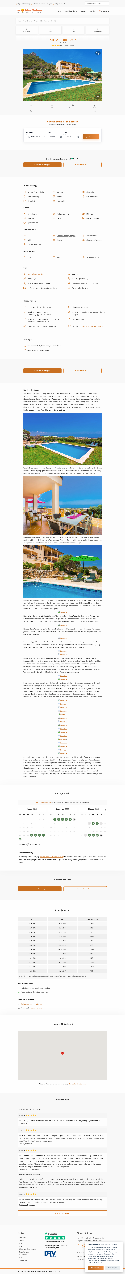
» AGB (20, 1258)
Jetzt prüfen (91, 137)
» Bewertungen (23, 1252)
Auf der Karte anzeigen (36, 274)
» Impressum (22, 1255)
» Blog (20, 1246)
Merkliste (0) (105, 11)
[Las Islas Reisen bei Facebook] (78, 1246)
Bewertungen (98, 31)
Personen (29, 132)
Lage (50, 31)
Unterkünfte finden (70, 11)
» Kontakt (21, 1240)
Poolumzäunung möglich (66, 236)
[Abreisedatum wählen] (78, 137)
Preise (73, 31)
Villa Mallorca (27, 21)
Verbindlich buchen (81, 165)
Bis (66, 132)
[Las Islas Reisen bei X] (84, 1246)
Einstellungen (112, 1268)
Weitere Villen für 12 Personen (38, 350)
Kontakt (83, 11)
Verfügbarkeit (27, 31)
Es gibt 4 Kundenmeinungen (28, 1109)
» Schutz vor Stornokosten (27, 1249)
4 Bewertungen (69, 45)
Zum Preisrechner (45, 803)
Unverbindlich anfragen (41, 165)
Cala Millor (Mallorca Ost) (62, 43)
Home (60, 11)
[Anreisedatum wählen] (61, 137)
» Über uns (22, 1238)
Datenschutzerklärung (95, 1262)
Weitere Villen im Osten (80, 288)
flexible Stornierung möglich (92, 326)
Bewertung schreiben (63, 1213)
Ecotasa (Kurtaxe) (35, 1008)
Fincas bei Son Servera (41, 21)
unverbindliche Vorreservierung (52, 857)
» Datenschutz (23, 1260)
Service (92, 11)
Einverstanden (95, 1268)
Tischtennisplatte (92, 257)
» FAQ (20, 1243)
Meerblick (75, 274)
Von (49, 132)
